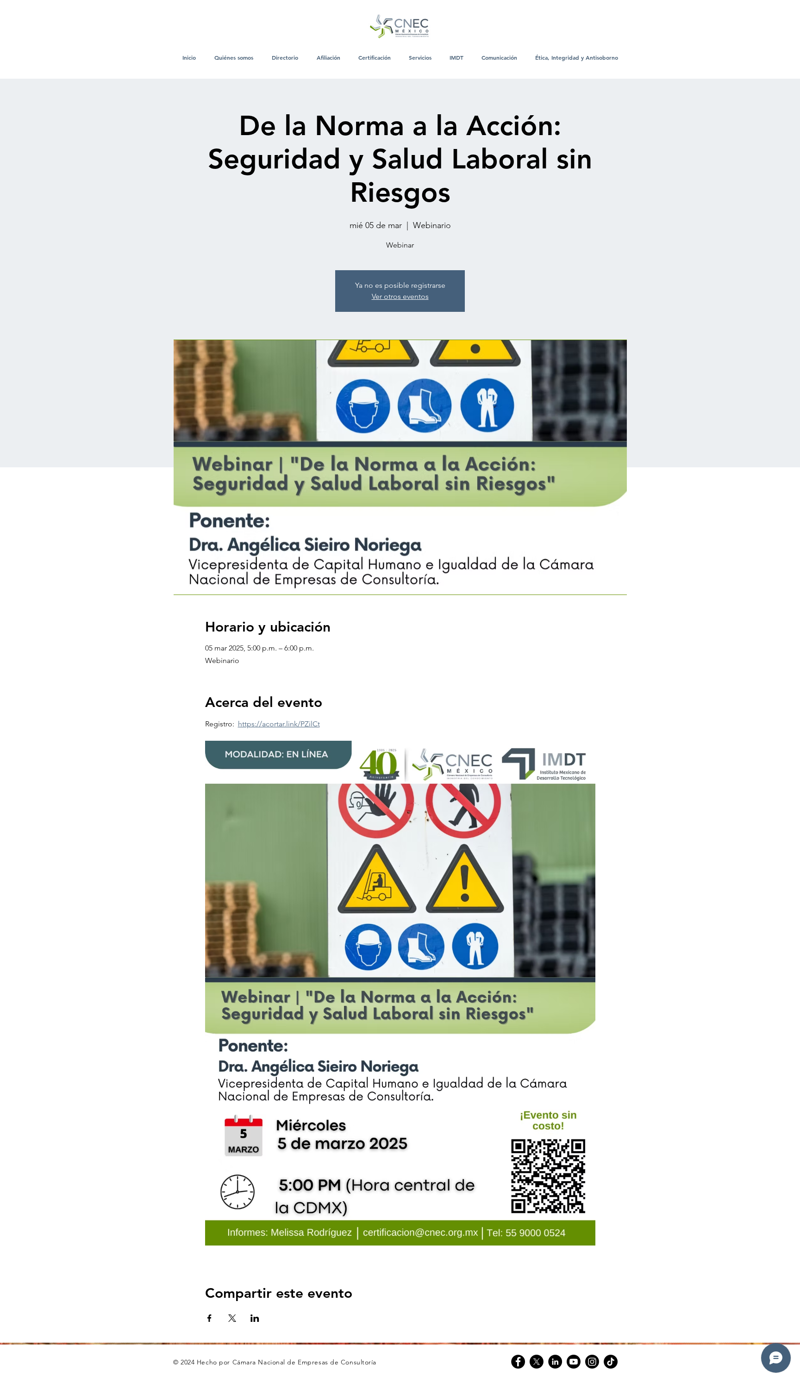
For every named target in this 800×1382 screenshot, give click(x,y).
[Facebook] (518, 1362)
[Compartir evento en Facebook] (209, 1318)
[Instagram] (592, 1362)
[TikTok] (611, 1362)
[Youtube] (574, 1362)
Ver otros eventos (400, 296)
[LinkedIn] (555, 1362)
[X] (537, 1362)
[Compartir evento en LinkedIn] (254, 1318)
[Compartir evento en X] (232, 1318)
